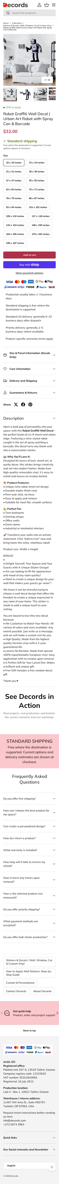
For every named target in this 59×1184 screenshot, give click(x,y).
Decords (14, 1176)
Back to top (29, 1030)
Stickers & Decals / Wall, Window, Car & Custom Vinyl (27, 26)
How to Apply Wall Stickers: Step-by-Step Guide (29, 973)
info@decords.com (14, 1120)
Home (6, 23)
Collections (17, 23)
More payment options (29, 272)
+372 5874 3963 (13, 1124)
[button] (46, 4)
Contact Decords (16, 991)
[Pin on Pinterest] (30, 404)
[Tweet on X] (16, 404)
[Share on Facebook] (23, 404)
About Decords (42, 991)
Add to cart (29, 254)
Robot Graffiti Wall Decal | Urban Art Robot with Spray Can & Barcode (27, 29)
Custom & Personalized (20, 982)
